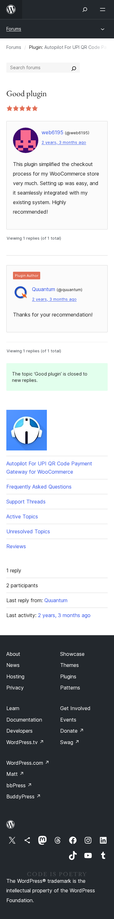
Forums (13, 28)
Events (68, 719)
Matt (15, 774)
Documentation (24, 719)
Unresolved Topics (28, 531)
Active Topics (22, 516)
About (13, 654)
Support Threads (26, 501)
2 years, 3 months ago (63, 142)
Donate (72, 731)
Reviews (16, 546)
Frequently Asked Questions (39, 486)
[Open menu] (104, 9)
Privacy (15, 687)
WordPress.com (27, 763)
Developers (19, 731)
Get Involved (75, 708)
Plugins (68, 676)
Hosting (15, 676)
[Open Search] (85, 9)
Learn (12, 708)
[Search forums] (74, 68)
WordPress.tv (25, 742)
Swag (69, 742)
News (13, 665)
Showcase (72, 654)
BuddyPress (23, 796)
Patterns (70, 687)
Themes (69, 665)
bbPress (19, 785)
